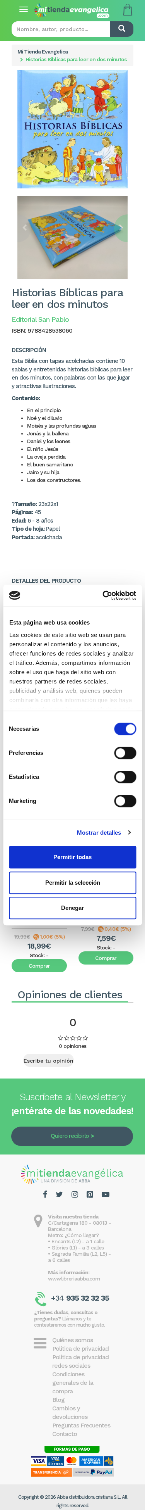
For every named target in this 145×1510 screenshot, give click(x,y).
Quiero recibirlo (70, 1135)
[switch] (125, 753)
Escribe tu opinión (48, 1061)
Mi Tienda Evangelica (42, 51)
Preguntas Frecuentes (81, 1425)
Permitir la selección (72, 882)
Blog (58, 1399)
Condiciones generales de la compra (72, 1382)
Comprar (39, 966)
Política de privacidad (80, 1348)
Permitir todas (72, 857)
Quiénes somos (72, 1340)
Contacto (64, 1434)
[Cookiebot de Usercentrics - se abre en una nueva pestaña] (103, 595)
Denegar (72, 907)
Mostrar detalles (99, 832)
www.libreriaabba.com (74, 1278)
